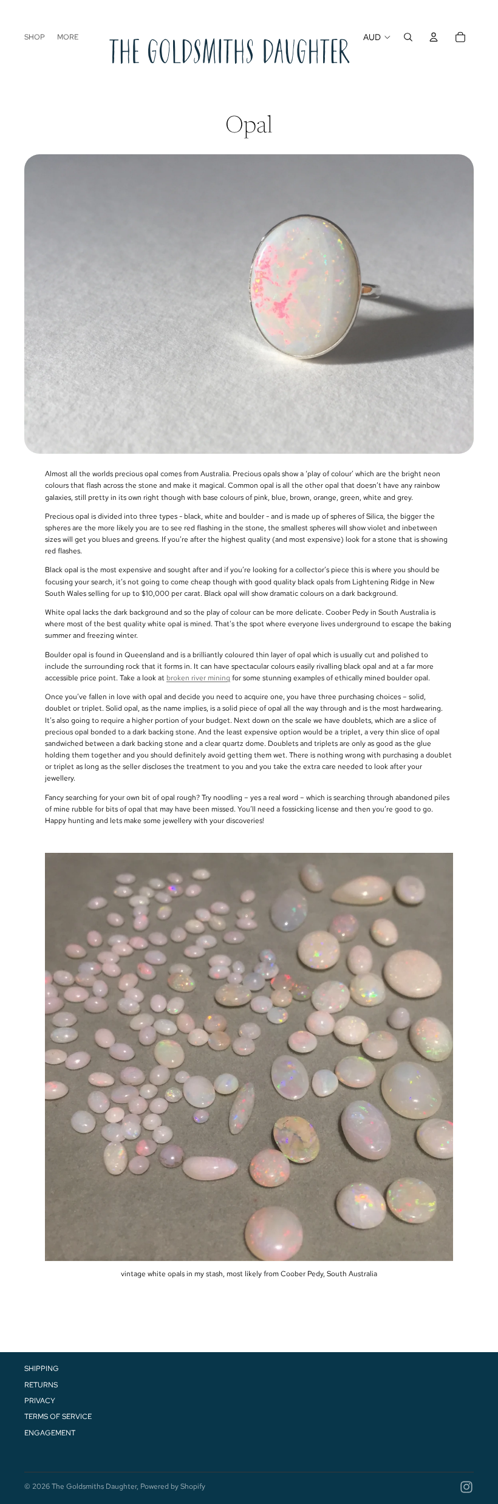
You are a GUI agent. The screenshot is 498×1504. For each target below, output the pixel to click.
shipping (41, 1368)
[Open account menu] (433, 37)
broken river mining (198, 678)
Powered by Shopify (172, 1486)
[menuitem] (67, 37)
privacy (39, 1401)
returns (41, 1385)
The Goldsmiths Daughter (94, 1486)
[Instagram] (466, 1487)
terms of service (58, 1416)
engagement (49, 1433)
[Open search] (408, 37)
